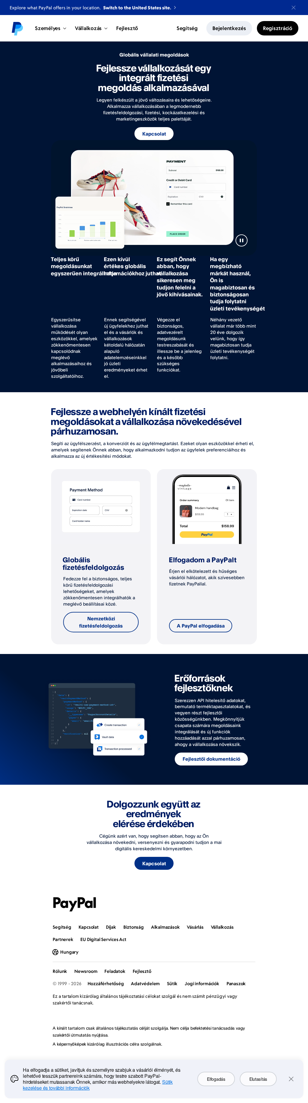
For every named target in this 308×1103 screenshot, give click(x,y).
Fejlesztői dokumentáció (211, 759)
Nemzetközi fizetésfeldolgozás (101, 622)
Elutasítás (258, 1079)
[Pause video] (242, 240)
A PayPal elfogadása (201, 626)
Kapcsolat (154, 134)
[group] (101, 556)
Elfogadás (216, 1079)
